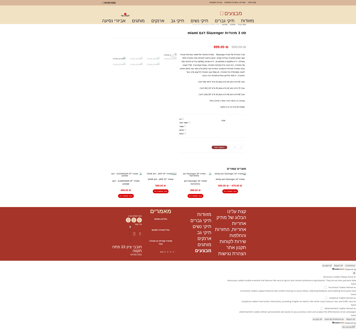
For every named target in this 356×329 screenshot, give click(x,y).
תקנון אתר (236, 247)
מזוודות (247, 20)
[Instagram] (133, 220)
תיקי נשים (199, 20)
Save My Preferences (334, 319)
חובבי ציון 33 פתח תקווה (127, 249)
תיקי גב (177, 20)
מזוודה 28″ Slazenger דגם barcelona (195, 182)
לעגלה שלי (125, 16)
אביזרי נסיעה (113, 20)
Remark (349, 287)
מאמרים (160, 211)
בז (180, 119)
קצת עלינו (252, 2)
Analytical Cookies (337, 298)
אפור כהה (183, 123)
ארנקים (157, 20)
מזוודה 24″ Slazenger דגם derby (230, 179)
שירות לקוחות (233, 241)
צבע (223, 120)
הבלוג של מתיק (231, 217)
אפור (181, 126)
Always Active (347, 276)
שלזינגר (224, 24)
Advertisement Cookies (335, 308)
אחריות (239, 223)
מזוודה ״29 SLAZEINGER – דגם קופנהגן (125, 182)
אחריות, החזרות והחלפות (234, 2)
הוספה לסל (219, 147)
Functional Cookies (337, 287)
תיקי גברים (224, 20)
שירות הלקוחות (215, 2)
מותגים (138, 20)
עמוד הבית (242, 24)
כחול (181, 134)
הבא (162, 251)
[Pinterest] (128, 220)
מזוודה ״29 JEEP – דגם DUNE (160, 179)
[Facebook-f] (139, 220)
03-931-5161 (136, 254)
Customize (350, 265)
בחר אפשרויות (230, 191)
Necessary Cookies (331, 276)
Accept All (327, 265)
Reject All (338, 265)
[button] (173, 56)
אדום (181, 130)
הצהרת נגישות (232, 253)
